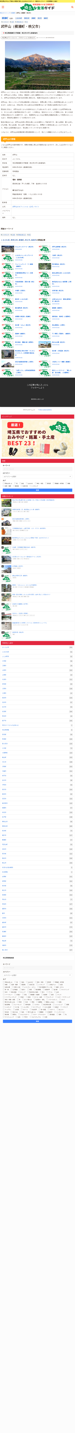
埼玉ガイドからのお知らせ (37, 725)
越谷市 (37, 927)
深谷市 (37, 849)
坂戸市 (37, 720)
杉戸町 (37, 817)
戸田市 (37, 785)
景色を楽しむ (20, 22)
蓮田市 (37, 908)
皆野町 (37, 881)
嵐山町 (37, 757)
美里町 (37, 895)
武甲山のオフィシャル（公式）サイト (25, 206)
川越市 (37, 771)
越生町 (37, 922)
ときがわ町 (19, 18)
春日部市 (37, 803)
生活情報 (37, 872)
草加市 (37, 904)
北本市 (37, 702)
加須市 (37, 697)
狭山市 (37, 863)
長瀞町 (37, 931)
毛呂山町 (37, 844)
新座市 (37, 794)
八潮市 (37, 693)
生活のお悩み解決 (37, 867)
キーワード (6, 465)
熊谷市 (37, 858)
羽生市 (37, 899)
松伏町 (37, 830)
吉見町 (37, 711)
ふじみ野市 (37, 656)
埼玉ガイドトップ (5, 13)
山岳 (13, 22)
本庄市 (37, 812)
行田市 (37, 918)
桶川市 (37, 835)
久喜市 (37, 679)
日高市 (37, 798)
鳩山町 (37, 941)
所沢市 (37, 789)
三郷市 (37, 665)
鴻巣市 (37, 945)
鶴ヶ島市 (37, 950)
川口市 (37, 762)
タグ (4, 480)
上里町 (37, 675)
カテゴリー (6, 473)
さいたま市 (37, 647)
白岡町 (37, 876)
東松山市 (37, 821)
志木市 (37, 780)
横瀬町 (13, 13)
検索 (37, 490)
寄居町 (37, 739)
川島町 (37, 766)
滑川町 (37, 853)
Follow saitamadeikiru (45, 409)
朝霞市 (37, 808)
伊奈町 (37, 684)
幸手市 (37, 775)
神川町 (37, 885)
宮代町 (37, 734)
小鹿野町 (37, 753)
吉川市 (37, 707)
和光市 (37, 716)
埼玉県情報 (37, 730)
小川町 (37, 748)
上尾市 (37, 670)
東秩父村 (26, 18)
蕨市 (37, 913)
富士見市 (37, 743)
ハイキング (5, 22)
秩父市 (40, 18)
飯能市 (46, 18)
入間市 (37, 688)
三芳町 (37, 661)
